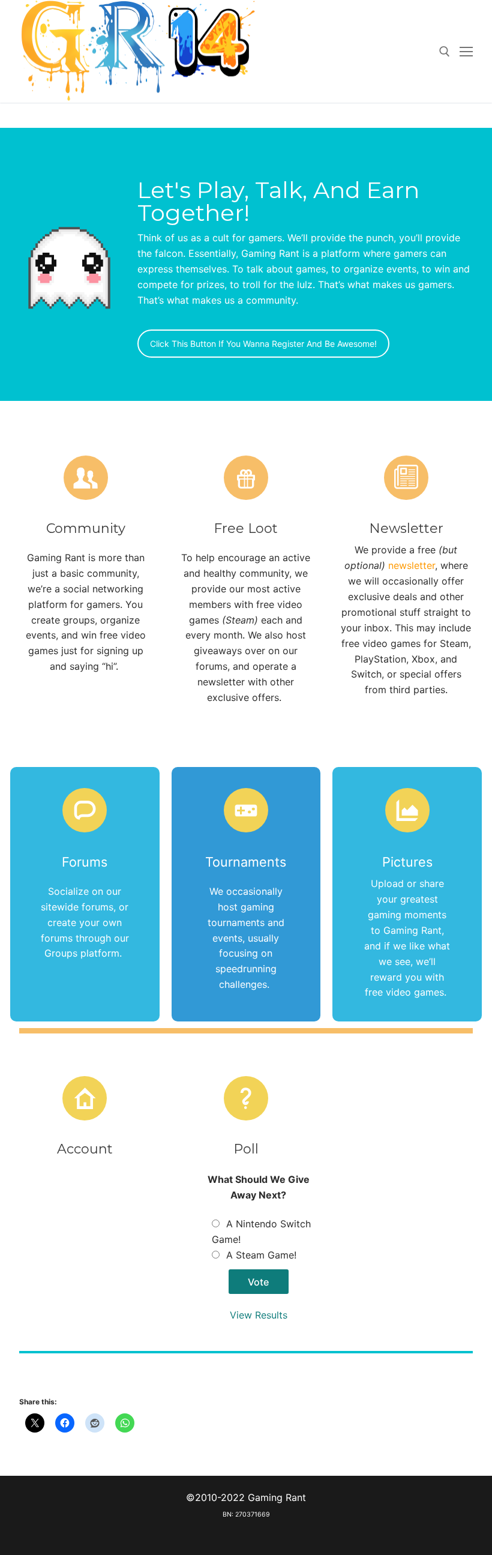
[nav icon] (466, 51)
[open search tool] (444, 51)
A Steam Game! (261, 1255)
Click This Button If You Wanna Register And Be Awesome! (263, 343)
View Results (258, 1315)
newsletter (411, 565)
